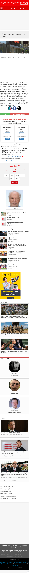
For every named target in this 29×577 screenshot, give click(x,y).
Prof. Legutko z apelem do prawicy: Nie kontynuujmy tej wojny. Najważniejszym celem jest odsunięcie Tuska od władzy (14, 474)
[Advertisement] (14, 19)
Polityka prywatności (14, 552)
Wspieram (14, 182)
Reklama (20, 550)
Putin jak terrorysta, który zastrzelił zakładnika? (15, 223)
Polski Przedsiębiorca (6, 545)
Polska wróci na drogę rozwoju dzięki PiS (10, 432)
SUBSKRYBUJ (6, 121)
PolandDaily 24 (14, 565)
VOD (14, 562)
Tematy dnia (4, 302)
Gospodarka (9, 215)
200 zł (22, 175)
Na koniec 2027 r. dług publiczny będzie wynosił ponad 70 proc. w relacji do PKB (14, 452)
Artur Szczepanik (13, 266)
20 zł (6, 175)
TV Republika (10, 564)
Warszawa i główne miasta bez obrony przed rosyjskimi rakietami (14, 334)
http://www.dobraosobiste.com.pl (8, 498)
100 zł (17, 175)
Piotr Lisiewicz (14, 373)
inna (17, 178)
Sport (11, 268)
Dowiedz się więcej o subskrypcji (14, 156)
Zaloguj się (19, 144)
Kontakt (16, 550)
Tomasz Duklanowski (14, 233)
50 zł (12, 175)
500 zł (11, 178)
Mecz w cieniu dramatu (13, 265)
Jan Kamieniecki (14, 208)
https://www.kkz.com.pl (5, 491)
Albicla (15, 564)
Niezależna (2, 562)
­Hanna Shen (12, 247)
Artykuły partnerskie (16, 547)
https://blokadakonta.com (6, 493)
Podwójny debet (14, 393)
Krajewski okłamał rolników (14, 238)
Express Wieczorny (16, 545)
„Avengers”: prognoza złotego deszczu (17, 258)
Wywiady (3, 418)
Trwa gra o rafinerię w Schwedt (14, 217)
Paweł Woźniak (13, 254)
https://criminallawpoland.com (7, 486)
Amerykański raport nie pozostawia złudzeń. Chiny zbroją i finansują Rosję (17, 245)
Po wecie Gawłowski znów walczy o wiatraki (18, 231)
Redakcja (11, 550)
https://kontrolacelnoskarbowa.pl (8, 496)
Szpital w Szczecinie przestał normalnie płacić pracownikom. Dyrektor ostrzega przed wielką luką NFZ (14, 316)
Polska (11, 241)
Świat (11, 248)
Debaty (9, 547)
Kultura (11, 261)
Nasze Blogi (19, 562)
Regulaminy (23, 552)
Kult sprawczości (14, 375)
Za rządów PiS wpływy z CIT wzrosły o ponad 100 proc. (16, 212)
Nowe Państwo (9, 562)
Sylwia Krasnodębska (14, 260)
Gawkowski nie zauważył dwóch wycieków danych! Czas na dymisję (14, 351)
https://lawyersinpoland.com (7, 489)
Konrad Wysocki (14, 392)
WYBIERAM (7, 138)
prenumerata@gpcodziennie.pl (6, 160)
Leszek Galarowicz (14, 410)
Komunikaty (24, 545)
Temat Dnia (12, 234)
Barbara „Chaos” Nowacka (14, 412)
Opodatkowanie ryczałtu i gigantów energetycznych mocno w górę (16, 252)
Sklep (26, 564)
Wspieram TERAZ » (24, 4)
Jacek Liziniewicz (13, 239)
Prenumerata (5, 550)
